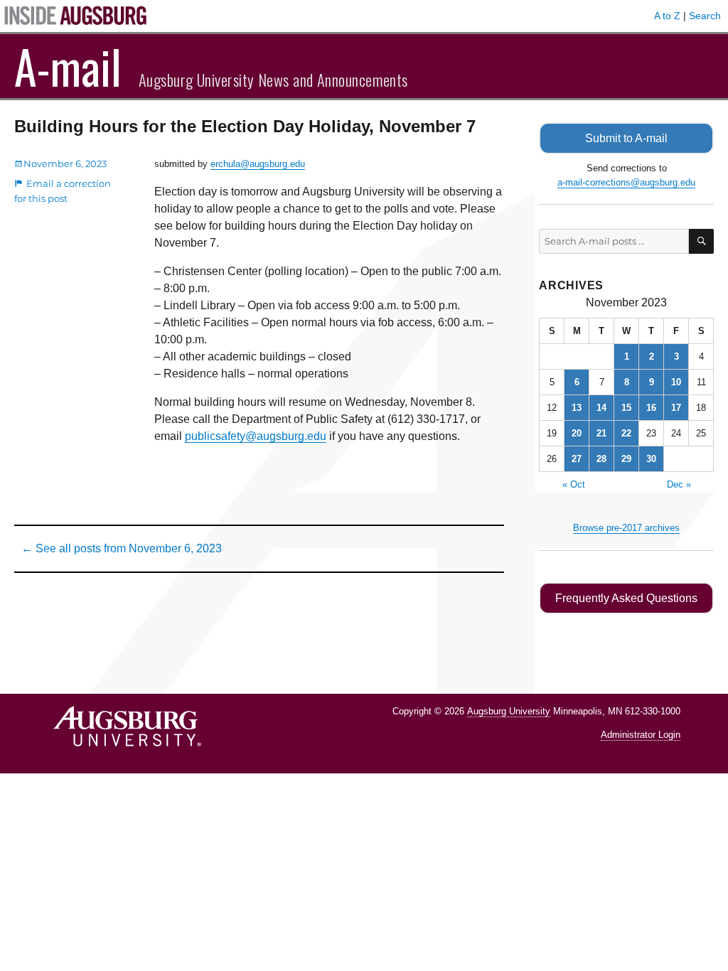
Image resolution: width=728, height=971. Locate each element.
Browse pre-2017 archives (626, 527)
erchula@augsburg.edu (257, 164)
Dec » (679, 484)
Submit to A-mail (626, 138)
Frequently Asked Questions (626, 598)
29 (626, 459)
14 (601, 407)
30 (651, 459)
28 (601, 459)
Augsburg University (508, 711)
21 (601, 433)
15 (626, 407)
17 (676, 407)
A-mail (68, 66)
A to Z (667, 15)
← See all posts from (121, 548)
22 (626, 433)
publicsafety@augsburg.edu (255, 436)
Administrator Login (640, 734)
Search (705, 15)
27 (577, 459)
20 (577, 433)
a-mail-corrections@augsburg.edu (626, 182)
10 (676, 382)
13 (577, 407)
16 (651, 407)
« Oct (573, 484)
